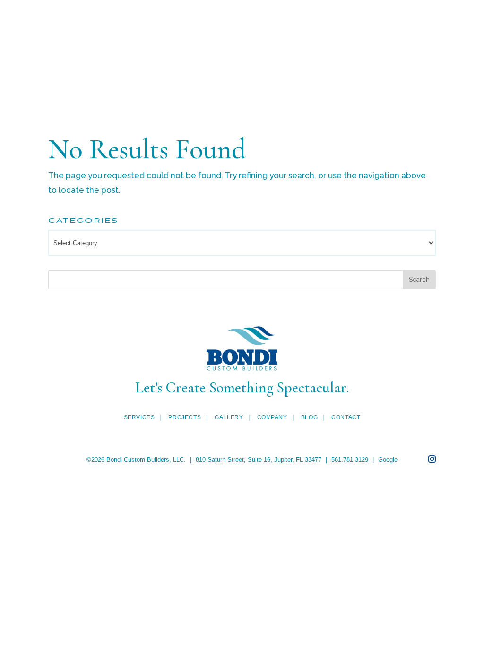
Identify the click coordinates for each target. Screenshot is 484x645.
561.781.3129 (349, 459)
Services (41, 33)
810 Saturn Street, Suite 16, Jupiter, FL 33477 (258, 459)
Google (388, 459)
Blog (433, 33)
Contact (242, 72)
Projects (118, 33)
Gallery (183, 33)
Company (367, 33)
